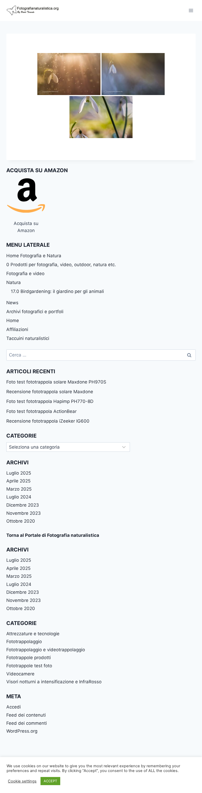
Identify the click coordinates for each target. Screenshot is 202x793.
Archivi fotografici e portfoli (34, 311)
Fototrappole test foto (29, 665)
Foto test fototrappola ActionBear (41, 411)
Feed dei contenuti (26, 715)
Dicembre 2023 (22, 505)
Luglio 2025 (18, 473)
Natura (13, 282)
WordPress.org (21, 731)
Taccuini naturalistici (27, 338)
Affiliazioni (17, 329)
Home (12, 320)
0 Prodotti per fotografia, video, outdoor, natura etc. (61, 264)
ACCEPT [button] (50, 781)
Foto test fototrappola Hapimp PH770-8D (49, 401)
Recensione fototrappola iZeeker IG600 (47, 421)
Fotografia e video (25, 273)
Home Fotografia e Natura (33, 255)
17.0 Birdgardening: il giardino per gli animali (57, 291)
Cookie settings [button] (22, 781)
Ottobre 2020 (20, 521)
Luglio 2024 (18, 497)
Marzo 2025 (19, 489)
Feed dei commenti (26, 723)
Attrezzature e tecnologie (32, 633)
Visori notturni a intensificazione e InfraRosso (54, 681)
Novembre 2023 (23, 513)
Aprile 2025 (18, 481)
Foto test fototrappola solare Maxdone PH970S (56, 382)
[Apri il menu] (191, 10)
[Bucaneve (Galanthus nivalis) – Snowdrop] (68, 74)
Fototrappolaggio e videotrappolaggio (45, 649)
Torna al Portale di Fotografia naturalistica (52, 535)
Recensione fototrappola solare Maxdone (49, 391)
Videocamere (20, 673)
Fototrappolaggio (24, 641)
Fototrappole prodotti (28, 657)
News (12, 302)
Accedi (13, 707)
